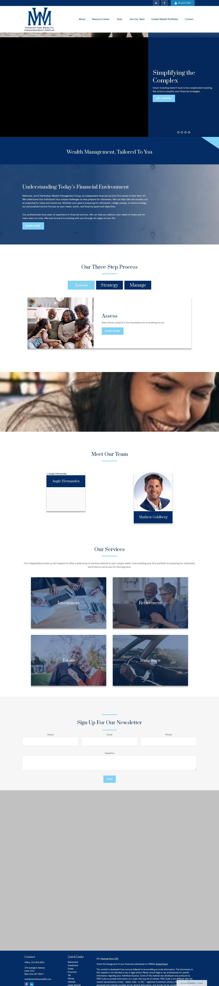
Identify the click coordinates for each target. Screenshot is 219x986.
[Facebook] (164, 3)
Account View (184, 3)
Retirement (73, 962)
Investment (73, 966)
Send (109, 779)
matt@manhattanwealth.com (37, 979)
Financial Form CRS (109, 959)
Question (109, 753)
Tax (69, 975)
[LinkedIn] (156, 3)
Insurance (72, 972)
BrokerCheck (162, 964)
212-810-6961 (38, 963)
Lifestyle (71, 982)
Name (50, 734)
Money (71, 979)
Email (109, 734)
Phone (168, 734)
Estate (70, 969)
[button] (82, 19)
